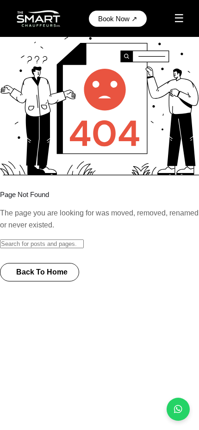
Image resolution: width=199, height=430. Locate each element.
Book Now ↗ (117, 19)
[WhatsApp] (178, 409)
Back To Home (42, 272)
